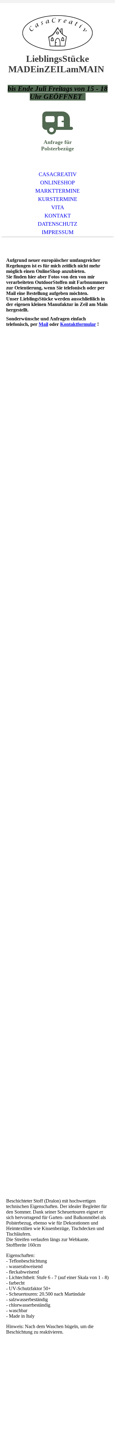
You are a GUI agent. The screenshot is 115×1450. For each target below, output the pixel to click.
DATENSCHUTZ (57, 224)
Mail (43, 324)
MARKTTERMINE (57, 191)
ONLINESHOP (57, 182)
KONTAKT (57, 216)
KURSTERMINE (57, 199)
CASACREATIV (58, 174)
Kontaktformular (78, 324)
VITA (57, 207)
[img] (57, 33)
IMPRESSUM (58, 232)
